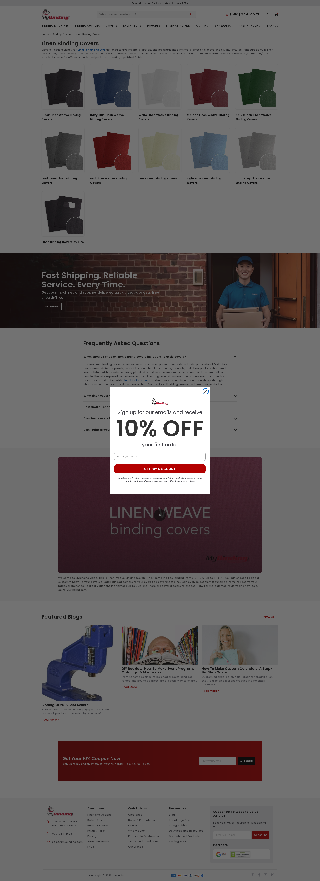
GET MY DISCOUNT (160, 469)
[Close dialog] (206, 391)
